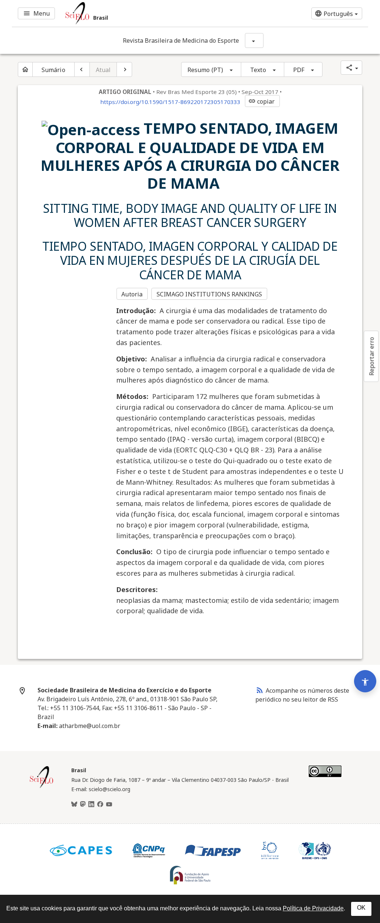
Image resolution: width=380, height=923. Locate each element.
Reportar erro (371, 356)
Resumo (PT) (205, 70)
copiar (261, 101)
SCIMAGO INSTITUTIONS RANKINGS (209, 294)
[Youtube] (109, 804)
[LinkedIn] (91, 804)
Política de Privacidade (313, 908)
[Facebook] (100, 804)
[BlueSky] (74, 804)
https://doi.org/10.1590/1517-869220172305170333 (170, 101)
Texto (258, 70)
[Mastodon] (82, 804)
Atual (103, 70)
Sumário (53, 70)
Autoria (131, 294)
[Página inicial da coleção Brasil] (41, 787)
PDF (298, 70)
